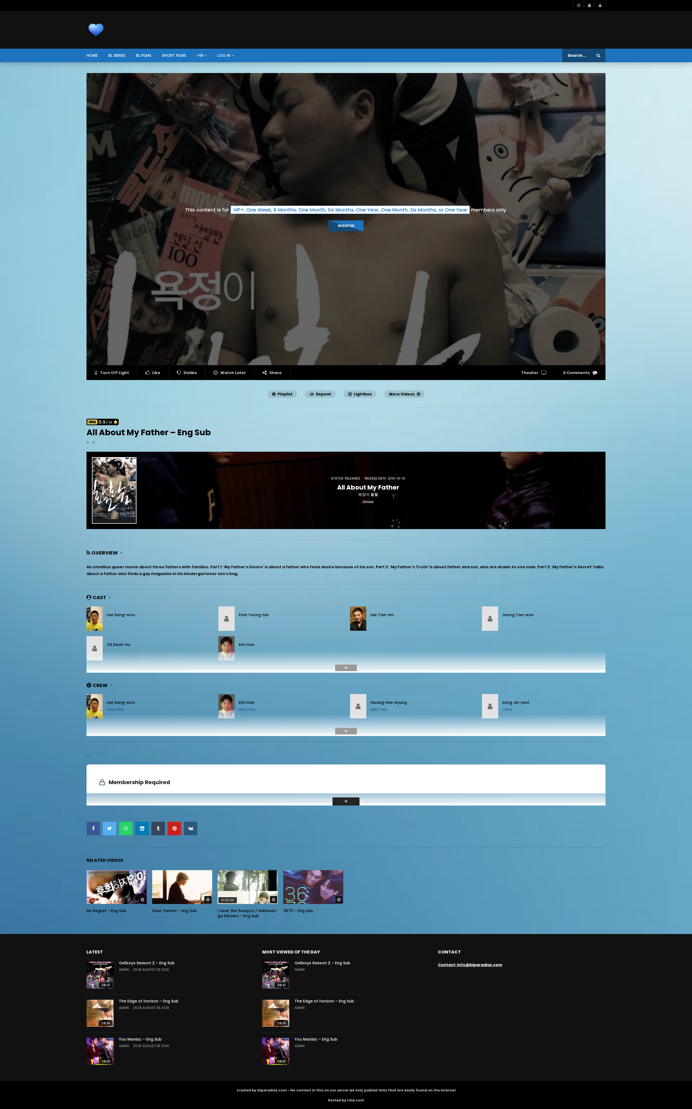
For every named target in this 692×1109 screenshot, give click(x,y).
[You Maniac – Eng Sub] (100, 1051)
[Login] (600, 5)
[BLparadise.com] (95, 29)
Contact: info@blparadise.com (470, 965)
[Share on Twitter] (109, 828)
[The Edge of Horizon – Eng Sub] (100, 1013)
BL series (116, 55)
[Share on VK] (190, 828)
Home (92, 55)
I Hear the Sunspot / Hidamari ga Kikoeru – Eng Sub (247, 913)
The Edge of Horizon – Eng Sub (148, 1001)
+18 (200, 55)
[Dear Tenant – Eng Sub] (182, 887)
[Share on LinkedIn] (142, 828)
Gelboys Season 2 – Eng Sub (147, 963)
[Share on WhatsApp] (125, 828)
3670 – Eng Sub (298, 910)
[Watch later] (578, 5)
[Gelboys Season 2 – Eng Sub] (100, 975)
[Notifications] (589, 5)
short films (174, 55)
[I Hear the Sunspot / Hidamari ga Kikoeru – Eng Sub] (248, 887)
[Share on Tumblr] (158, 828)
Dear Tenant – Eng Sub (174, 910)
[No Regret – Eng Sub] (116, 887)
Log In (223, 55)
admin (124, 969)
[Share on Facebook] (93, 828)
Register (346, 225)
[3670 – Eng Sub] (313, 887)
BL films (143, 55)
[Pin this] (174, 828)
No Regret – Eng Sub (106, 910)
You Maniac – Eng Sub (140, 1039)
